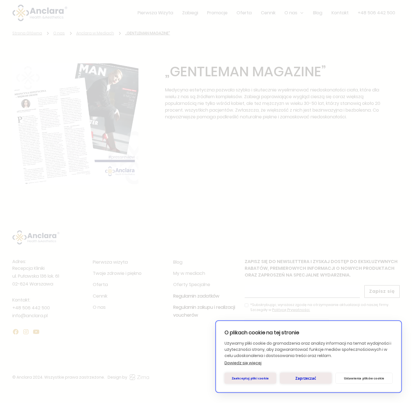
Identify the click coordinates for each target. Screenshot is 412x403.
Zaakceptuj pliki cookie (250, 378)
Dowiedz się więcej (242, 363)
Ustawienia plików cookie (364, 378)
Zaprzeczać (305, 378)
